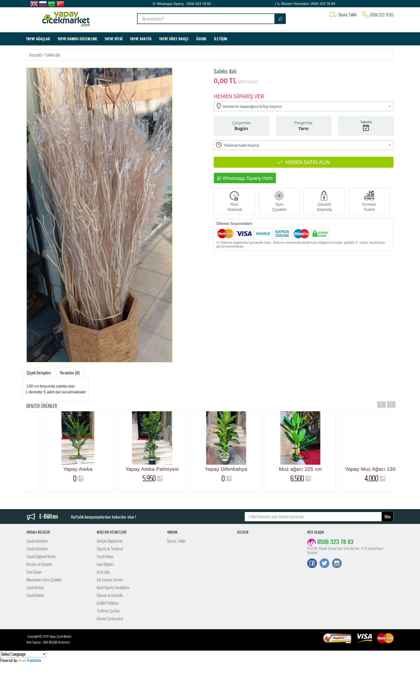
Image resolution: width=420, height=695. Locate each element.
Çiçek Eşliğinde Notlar (41, 556)
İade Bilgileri (105, 564)
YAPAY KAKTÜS (141, 38)
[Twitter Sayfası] (324, 563)
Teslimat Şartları (108, 611)
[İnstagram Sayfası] (337, 563)
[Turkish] (60, 4)
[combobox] (304, 106)
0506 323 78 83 (382, 15)
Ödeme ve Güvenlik (109, 595)
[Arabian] (51, 4)
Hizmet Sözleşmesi (110, 618)
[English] (34, 4)
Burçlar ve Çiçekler (39, 564)
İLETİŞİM (220, 38)
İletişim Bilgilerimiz (110, 541)
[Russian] (43, 4)
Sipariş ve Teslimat (110, 549)
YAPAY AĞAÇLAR (38, 38)
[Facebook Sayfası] (312, 563)
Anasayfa (36, 55)
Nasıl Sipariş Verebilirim (113, 587)
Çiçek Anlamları (37, 541)
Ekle (387, 517)
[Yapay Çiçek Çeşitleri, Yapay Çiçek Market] (69, 18)
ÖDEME (201, 38)
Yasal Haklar (105, 556)
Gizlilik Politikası (108, 603)
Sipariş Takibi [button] (347, 14)
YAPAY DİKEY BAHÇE (174, 38)
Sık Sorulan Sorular (110, 580)
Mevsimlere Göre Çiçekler (44, 580)
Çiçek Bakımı (35, 595)
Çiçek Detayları (39, 373)
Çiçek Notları (35, 587)
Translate (34, 660)
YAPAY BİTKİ (113, 38)
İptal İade (103, 572)
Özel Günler (34, 572)
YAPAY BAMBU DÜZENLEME (77, 38)
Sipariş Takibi (176, 541)
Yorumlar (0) (69, 373)
